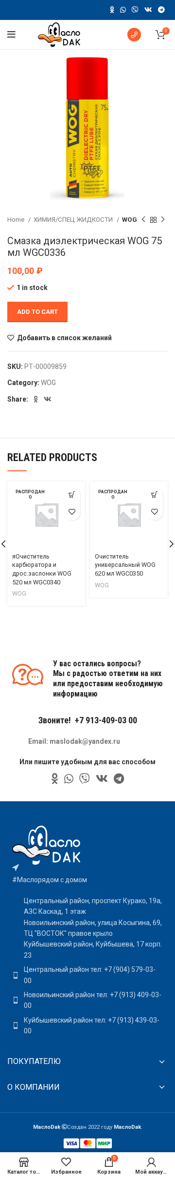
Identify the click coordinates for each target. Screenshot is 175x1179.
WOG (129, 219)
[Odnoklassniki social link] (112, 9)
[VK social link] (148, 9)
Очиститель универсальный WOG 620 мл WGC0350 (125, 565)
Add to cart (37, 311)
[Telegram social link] (161, 9)
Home (16, 219)
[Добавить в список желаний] (71, 512)
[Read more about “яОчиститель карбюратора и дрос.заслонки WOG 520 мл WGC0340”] (71, 494)
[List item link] (87, 975)
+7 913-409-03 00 (106, 720)
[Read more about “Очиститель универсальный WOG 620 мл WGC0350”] (154, 494)
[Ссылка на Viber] (135, 9)
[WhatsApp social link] (123, 9)
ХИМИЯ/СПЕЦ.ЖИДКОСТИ (74, 219)
